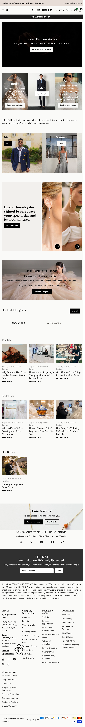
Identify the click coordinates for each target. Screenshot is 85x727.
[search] (7, 10)
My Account (67, 614)
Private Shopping (49, 648)
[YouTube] (41, 542)
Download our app (10, 698)
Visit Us (45, 617)
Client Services (9, 671)
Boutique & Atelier (47, 612)
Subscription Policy (30, 635)
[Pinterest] (31, 542)
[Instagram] (21, 542)
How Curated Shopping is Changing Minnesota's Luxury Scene (41, 365)
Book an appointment (68, 105)
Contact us (6, 683)
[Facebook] (52, 542)
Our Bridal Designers (41, 292)
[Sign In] (71, 10)
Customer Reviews (10, 702)
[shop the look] (57, 246)
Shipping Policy (29, 632)
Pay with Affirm (68, 641)
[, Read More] (67, 10)
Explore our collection (15, 105)
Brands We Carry (9, 706)
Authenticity (67, 618)
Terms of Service (29, 646)
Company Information (28, 612)
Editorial (25, 621)
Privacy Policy (28, 650)
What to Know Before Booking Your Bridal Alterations (14, 421)
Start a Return (68, 622)
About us (26, 617)
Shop (8, 143)
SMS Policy (27, 654)
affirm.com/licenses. (52, 598)
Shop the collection (34, 522)
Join (59, 571)
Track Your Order (9, 676)
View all (75, 311)
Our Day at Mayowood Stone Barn (14, 475)
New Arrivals (41, 94)
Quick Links (68, 610)
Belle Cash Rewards (51, 662)
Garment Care (48, 652)
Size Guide (66, 633)
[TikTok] (62, 542)
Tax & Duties (67, 637)
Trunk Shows (28, 658)
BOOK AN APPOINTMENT (41, 49)
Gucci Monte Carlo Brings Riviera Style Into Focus (69, 363)
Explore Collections (3, 10)
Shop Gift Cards (8, 680)
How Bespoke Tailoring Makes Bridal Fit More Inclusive (69, 421)
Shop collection (12, 225)
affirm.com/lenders (54, 590)
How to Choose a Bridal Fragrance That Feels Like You (41, 421)
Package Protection (10, 694)
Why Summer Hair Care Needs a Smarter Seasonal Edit (14, 365)
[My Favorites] (75, 10)
